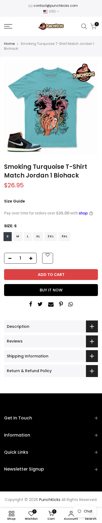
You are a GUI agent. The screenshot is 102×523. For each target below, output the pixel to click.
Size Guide (14, 201)
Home (9, 43)
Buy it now (51, 290)
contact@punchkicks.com (55, 5)
